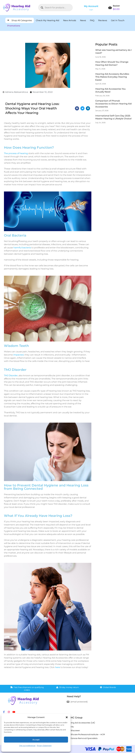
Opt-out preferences (27, 746)
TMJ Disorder (11, 375)
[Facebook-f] (4, 712)
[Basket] (110, 7)
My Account (91, 6)
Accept (36, 739)
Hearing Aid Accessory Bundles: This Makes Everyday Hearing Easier (112, 77)
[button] (66, 717)
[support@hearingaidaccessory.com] (68, 702)
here (57, 667)
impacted (18, 355)
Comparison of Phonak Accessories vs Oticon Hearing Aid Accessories (113, 104)
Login (91, 10)
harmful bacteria (22, 247)
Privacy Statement (44, 746)
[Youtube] (14, 712)
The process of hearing (16, 153)
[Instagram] (9, 712)
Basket (116, 5)
